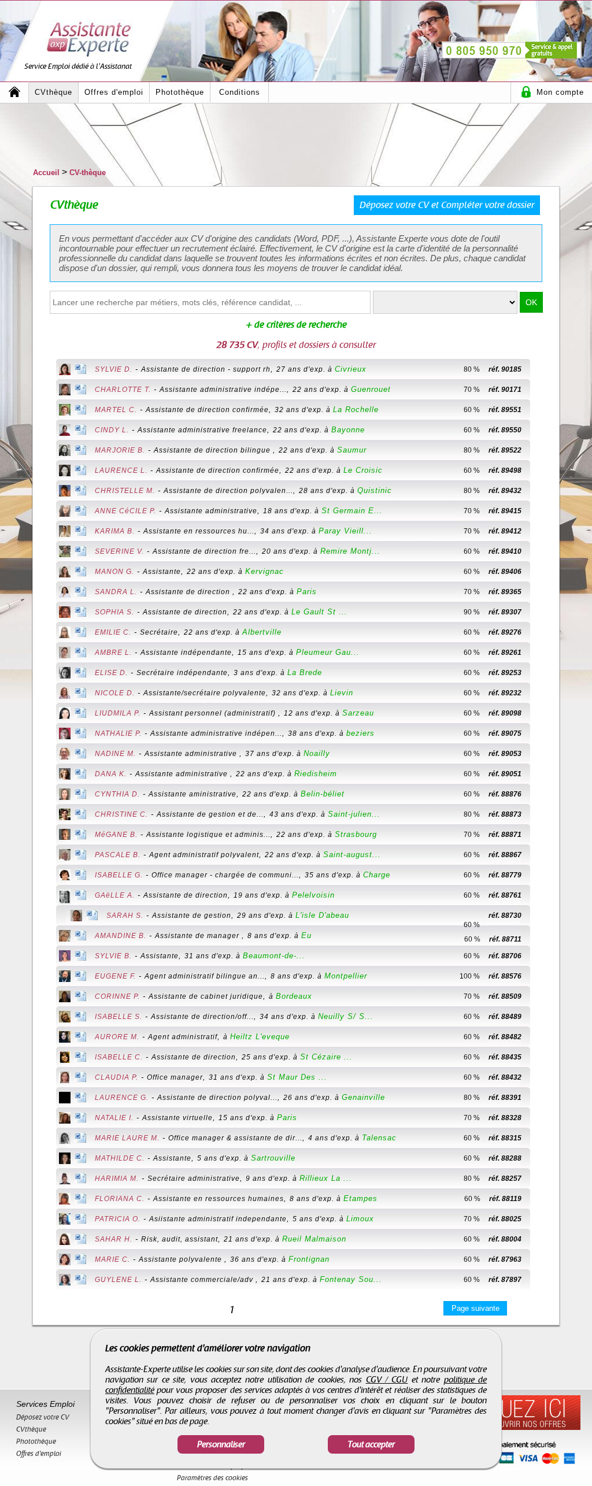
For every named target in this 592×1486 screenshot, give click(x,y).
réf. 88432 (505, 1077)
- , (231, 369)
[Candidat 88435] (540, 1057)
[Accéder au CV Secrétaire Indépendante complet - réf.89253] (65, 674)
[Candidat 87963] (540, 1259)
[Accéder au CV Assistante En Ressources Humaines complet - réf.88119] (65, 1200)
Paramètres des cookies (212, 1478)
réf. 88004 (505, 1239)
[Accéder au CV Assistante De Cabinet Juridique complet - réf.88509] (65, 998)
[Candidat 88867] (540, 855)
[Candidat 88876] (540, 794)
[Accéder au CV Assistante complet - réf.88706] (65, 957)
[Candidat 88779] (540, 875)
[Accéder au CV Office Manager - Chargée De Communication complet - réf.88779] (65, 876)
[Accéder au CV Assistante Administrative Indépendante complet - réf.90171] (65, 391)
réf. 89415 (505, 511)
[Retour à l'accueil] (14, 92)
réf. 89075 (505, 733)
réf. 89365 (505, 592)
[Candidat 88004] (540, 1239)
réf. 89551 (505, 410)
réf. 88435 (505, 1057)
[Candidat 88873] (540, 814)
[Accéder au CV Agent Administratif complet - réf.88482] (65, 1038)
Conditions (239, 92)
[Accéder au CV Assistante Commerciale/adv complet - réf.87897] (65, 1281)
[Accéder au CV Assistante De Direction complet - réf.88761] (65, 898)
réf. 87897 (505, 1280)
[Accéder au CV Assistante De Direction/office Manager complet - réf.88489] (65, 1018)
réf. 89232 (505, 693)
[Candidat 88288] (540, 1158)
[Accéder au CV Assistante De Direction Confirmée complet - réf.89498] (65, 472)
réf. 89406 (505, 572)
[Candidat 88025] (540, 1219)
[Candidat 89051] (540, 774)
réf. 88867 (505, 855)
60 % (472, 410)
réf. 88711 (505, 939)
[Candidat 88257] (540, 1178)
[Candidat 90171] (540, 389)
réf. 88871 (505, 835)
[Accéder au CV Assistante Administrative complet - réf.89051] (65, 775)
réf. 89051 (505, 774)
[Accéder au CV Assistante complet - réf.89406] (65, 573)
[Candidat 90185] (540, 369)
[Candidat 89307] (540, 612)
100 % (470, 976)
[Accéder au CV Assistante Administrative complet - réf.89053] (65, 755)
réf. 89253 (505, 673)
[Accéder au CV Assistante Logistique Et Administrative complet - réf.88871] (65, 835)
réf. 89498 (505, 470)
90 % (472, 612)
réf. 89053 (505, 754)
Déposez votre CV (42, 1417)
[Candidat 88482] (540, 1037)
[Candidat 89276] (540, 632)
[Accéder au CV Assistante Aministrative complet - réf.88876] (65, 795)
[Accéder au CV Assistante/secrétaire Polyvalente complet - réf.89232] (65, 694)
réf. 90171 (505, 390)
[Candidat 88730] (458, 915)
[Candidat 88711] (540, 936)
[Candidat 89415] (540, 511)
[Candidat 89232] (540, 693)
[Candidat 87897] (540, 1280)
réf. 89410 (505, 551)
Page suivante (476, 1308)
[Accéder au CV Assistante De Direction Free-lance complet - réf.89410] (65, 552)
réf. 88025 (505, 1219)
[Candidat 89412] (540, 531)
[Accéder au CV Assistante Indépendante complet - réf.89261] (65, 654)
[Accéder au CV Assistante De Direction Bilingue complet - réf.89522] (65, 451)
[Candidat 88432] (540, 1077)
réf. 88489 (505, 1017)
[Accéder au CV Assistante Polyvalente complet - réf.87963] (65, 1261)
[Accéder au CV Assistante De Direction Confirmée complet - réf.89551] (65, 411)
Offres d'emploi (113, 92)
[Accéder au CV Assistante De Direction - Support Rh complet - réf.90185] (65, 370)
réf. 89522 (505, 450)
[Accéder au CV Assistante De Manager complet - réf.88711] (65, 937)
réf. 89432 (505, 491)
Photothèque (180, 92)
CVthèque (53, 92)
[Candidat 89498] (540, 470)
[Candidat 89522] (540, 450)
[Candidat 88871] (540, 835)
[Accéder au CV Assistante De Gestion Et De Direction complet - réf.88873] (65, 815)
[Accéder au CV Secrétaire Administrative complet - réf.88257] (65, 1180)
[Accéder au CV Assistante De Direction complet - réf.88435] (65, 1058)
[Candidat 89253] (540, 673)
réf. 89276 (505, 632)
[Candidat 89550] (540, 430)
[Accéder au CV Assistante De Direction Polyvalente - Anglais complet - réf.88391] (65, 1099)
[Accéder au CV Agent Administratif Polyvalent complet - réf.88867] (65, 856)
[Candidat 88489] (540, 1017)
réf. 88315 (505, 1138)
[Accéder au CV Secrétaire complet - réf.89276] (65, 633)
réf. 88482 (505, 1037)
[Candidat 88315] (540, 1138)
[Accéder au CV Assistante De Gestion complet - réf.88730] (76, 917)
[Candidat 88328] (540, 1118)
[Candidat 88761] (540, 895)
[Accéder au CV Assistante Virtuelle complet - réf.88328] (65, 1119)
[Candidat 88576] (540, 976)
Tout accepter (371, 1444)
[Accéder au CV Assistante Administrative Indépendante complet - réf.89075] (65, 735)
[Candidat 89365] (540, 592)
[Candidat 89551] (540, 410)
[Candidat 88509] (540, 996)
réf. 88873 (505, 814)
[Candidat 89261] (540, 652)
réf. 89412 (505, 531)
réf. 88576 (505, 976)
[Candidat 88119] (540, 1199)
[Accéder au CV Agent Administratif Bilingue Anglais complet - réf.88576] (65, 977)
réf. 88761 (505, 895)
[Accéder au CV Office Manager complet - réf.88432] (65, 1078)
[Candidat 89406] (540, 572)
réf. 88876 (505, 794)
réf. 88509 (505, 996)
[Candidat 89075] (540, 733)
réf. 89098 (505, 713)
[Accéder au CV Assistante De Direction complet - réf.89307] (65, 613)
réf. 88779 (505, 875)
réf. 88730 (505, 915)
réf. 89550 (505, 430)
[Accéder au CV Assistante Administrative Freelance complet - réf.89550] (65, 431)
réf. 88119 (505, 1199)
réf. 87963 (505, 1259)
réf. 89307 (505, 612)
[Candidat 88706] (540, 956)
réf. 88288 (505, 1158)
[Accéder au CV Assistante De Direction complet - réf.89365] (65, 593)
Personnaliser (221, 1444)
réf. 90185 (505, 369)
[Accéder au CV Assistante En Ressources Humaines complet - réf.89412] (65, 532)
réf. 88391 (505, 1098)
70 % (472, 390)
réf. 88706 (505, 956)
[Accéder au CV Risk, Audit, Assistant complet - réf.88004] (65, 1240)
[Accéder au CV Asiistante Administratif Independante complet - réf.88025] (65, 1220)
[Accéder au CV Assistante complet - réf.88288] (65, 1159)
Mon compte (560, 92)
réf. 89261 (505, 652)
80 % (472, 369)
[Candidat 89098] (540, 713)
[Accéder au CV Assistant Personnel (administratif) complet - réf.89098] (65, 714)
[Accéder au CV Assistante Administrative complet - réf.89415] (65, 512)
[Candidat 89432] (540, 491)
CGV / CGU (387, 1379)
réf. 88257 (505, 1178)
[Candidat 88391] (540, 1098)
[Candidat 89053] (540, 754)
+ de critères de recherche (296, 325)
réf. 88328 (505, 1118)
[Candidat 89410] (540, 551)
